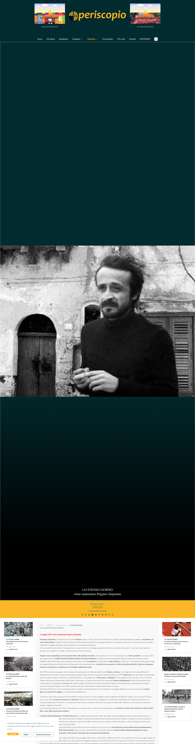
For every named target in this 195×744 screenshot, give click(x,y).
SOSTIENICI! (145, 39)
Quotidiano (63, 39)
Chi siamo (51, 39)
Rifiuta (26, 734)
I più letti (121, 39)
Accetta (13, 734)
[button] (156, 39)
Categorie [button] (76, 39)
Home (39, 39)
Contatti (132, 39)
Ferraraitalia (107, 39)
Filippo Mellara (99, 604)
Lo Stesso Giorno (97, 607)
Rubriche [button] (91, 39)
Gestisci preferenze (43, 734)
